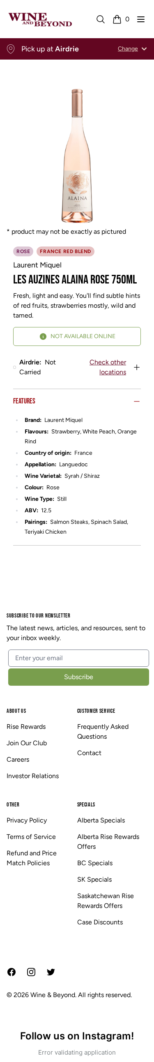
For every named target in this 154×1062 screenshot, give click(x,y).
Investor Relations (33, 776)
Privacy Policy (27, 820)
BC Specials (95, 863)
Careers (18, 759)
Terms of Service (31, 837)
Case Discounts (100, 922)
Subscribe (78, 677)
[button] (141, 19)
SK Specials (94, 879)
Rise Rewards (26, 726)
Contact (89, 753)
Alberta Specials (101, 820)
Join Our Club (27, 743)
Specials (86, 804)
